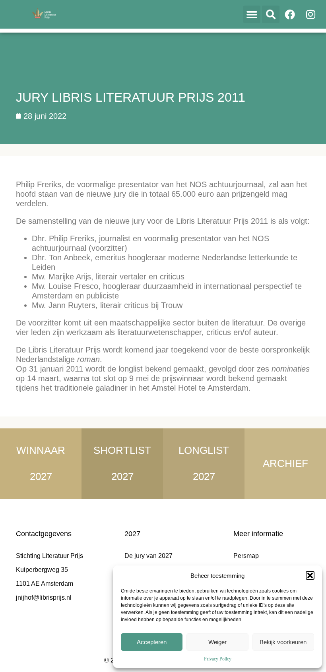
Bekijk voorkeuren (283, 642)
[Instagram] (310, 14)
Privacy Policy (217, 659)
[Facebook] (289, 14)
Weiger (217, 642)
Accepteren (152, 642)
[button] (310, 575)
